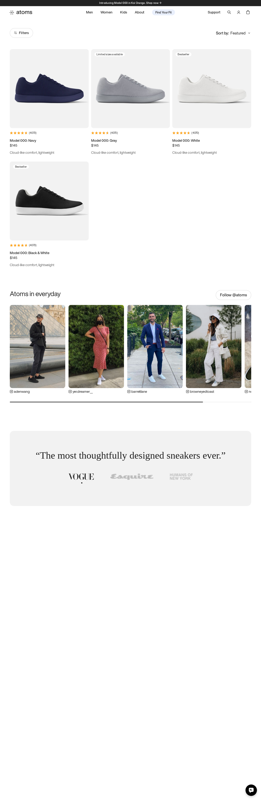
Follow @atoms (233, 295)
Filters (24, 32)
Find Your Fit (163, 12)
